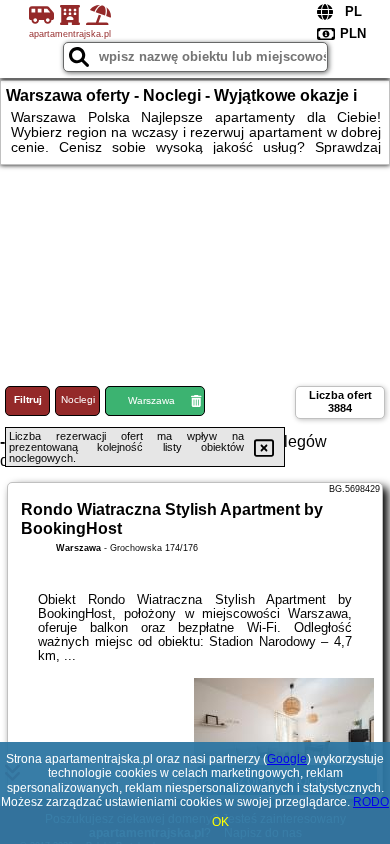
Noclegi (78, 399)
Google (287, 759)
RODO (371, 802)
